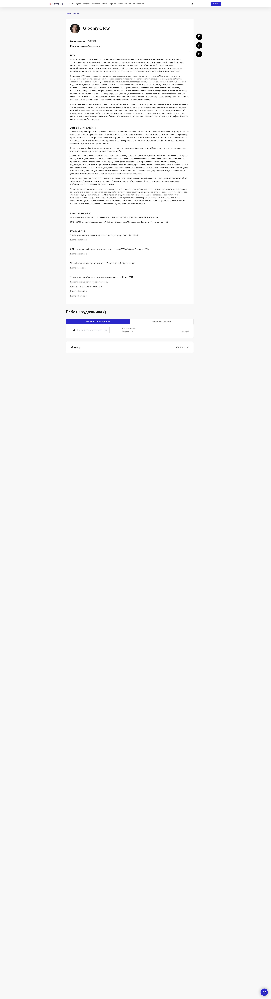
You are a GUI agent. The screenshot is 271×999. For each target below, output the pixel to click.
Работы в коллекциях (161, 321)
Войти (217, 4)
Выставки (96, 4)
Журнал (113, 4)
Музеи (104, 4)
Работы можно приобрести (98, 321)
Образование (138, 4)
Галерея (86, 4)
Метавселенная (124, 4)
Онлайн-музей (75, 4)
